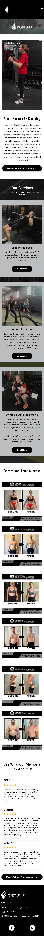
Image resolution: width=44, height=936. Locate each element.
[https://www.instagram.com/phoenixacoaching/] (32, 928)
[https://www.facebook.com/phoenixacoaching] (12, 928)
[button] (42, 9)
